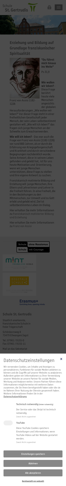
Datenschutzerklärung (15, 396)
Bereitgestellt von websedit (33, 481)
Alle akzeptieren (33, 472)
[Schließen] (61, 359)
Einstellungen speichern (33, 454)
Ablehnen (33, 463)
